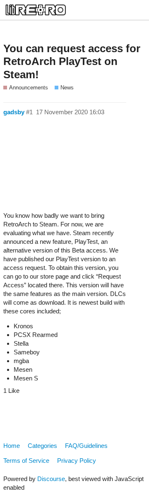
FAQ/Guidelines (86, 445)
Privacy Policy (76, 460)
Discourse (51, 478)
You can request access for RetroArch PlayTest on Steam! (71, 61)
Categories (42, 445)
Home (11, 445)
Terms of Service (26, 460)
